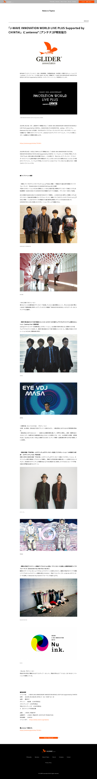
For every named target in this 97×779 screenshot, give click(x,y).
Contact (68, 757)
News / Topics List (48, 737)
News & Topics (64, 1)
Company (74, 1)
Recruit (69, 1)
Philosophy (52, 1)
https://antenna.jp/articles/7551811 (30, 143)
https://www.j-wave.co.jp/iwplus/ (39, 720)
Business (58, 1)
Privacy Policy (48, 762)
